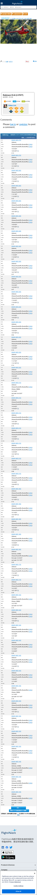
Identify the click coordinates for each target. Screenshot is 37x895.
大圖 (7, 61)
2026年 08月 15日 (16, 686)
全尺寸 (11, 61)
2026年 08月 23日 (16, 261)
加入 (18, 815)
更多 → (18, 807)
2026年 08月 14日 (16, 761)
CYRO (30, 144)
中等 (3, 61)
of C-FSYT (8, 101)
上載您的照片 (17, 14)
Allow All (18, 891)
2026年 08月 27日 (16, 140)
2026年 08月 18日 (16, 488)
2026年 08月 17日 (16, 564)
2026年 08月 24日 (16, 216)
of (16, 101)
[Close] (34, 873)
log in (13, 124)
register (23, 124)
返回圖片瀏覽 (6, 14)
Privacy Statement (15, 882)
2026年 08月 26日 (16, 170)
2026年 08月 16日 (16, 595)
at (26, 101)
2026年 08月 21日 (16, 382)
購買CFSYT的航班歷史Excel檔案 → (19, 810)
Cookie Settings (18, 886)
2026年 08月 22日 (16, 291)
